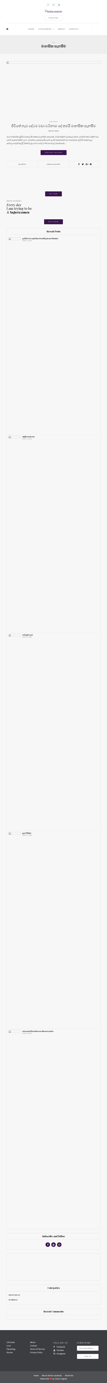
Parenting (11, 1349)
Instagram (60, 1353)
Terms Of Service (37, 1349)
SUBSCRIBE (53, 18)
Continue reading (54, 152)
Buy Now (53, 194)
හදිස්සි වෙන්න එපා (28, 437)
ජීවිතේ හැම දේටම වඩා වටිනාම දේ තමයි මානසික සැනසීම (53, 125)
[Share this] (79, 164)
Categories (44, 29)
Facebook (60, 1347)
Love (9, 1345)
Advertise (69, 1375)
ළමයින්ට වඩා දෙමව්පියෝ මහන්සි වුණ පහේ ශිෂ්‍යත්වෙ (40, 238)
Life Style (53, 121)
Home (31, 29)
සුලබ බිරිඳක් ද (26, 833)
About (61, 29)
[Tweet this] (83, 164)
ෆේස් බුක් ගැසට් (27, 635)
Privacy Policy (36, 1352)
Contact (74, 29)
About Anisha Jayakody (52, 1375)
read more (53, 222)
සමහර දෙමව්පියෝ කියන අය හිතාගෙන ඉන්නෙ (38, 1031)
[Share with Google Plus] (87, 164)
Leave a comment (53, 164)
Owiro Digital (61, 1379)
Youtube (60, 1350)
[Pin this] (91, 164)
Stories (12, 1300)
